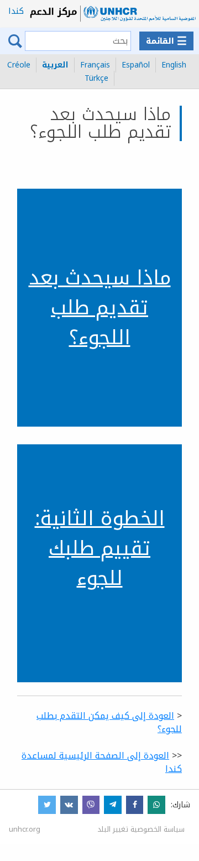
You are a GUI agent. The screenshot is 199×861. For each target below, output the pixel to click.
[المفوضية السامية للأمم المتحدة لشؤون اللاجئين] (112, 14)
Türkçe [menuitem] (96, 78)
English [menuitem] (173, 65)
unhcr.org (24, 829)
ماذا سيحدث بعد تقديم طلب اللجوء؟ (100, 307)
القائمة (166, 41)
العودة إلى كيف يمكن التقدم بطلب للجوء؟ (109, 722)
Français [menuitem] (95, 65)
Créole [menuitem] (18, 65)
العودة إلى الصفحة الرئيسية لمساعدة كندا (102, 762)
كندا (16, 11)
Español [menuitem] (136, 65)
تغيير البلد (112, 829)
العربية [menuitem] (55, 65)
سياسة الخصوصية (157, 829)
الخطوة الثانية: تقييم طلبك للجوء (100, 548)
